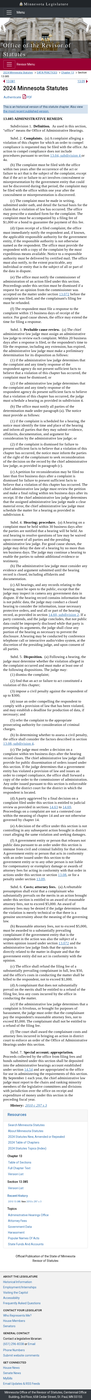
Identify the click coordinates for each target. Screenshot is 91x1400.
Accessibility (11, 1298)
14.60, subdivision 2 (63, 615)
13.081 (10, 81)
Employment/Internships (19, 1287)
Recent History (17, 1195)
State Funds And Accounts (26, 1244)
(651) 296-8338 (13, 1344)
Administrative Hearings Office (28, 1215)
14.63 (54, 807)
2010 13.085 (14, 1201)
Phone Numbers (14, 1350)
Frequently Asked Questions (22, 1303)
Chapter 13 (67, 72)
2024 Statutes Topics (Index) (27, 1148)
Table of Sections (19, 1162)
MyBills (7, 1378)
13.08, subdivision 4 (18, 744)
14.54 (28, 1070)
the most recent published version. (26, 111)
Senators (9, 1326)
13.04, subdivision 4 (65, 156)
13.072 (64, 294)
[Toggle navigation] (9, 12)
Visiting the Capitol (15, 1292)
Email (31, 1344)
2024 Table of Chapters (23, 1142)
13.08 (62, 875)
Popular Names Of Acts (23, 1238)
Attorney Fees (17, 1221)
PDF (29, 97)
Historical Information (17, 1282)
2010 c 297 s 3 (33, 1201)
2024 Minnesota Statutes (18, 72)
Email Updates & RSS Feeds (21, 1383)
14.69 (67, 807)
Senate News (12, 1373)
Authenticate (12, 97)
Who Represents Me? (17, 1315)
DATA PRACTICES (47, 72)
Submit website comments (21, 1355)
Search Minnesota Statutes (26, 1125)
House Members (14, 1321)
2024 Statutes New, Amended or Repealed (36, 1136)
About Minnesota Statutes (25, 1131)
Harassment (16, 1232)
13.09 (81, 81)
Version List (15, 1174)
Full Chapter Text (19, 1168)
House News (11, 1367)
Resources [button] (17, 1114)
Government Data (20, 1226)
